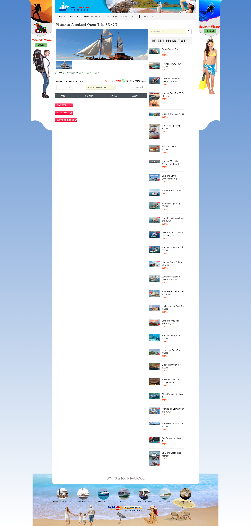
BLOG (134, 16)
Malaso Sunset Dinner (171, 190)
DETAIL (164, 55)
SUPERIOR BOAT (144, 501)
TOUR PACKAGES (185, 501)
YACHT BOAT (165, 501)
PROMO (124, 16)
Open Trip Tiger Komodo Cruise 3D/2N (172, 234)
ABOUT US (73, 16)
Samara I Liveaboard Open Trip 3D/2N (171, 278)
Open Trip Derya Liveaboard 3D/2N (170, 177)
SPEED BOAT (103, 501)
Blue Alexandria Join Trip (173, 113)
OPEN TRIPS (111, 16)
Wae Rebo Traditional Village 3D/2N (171, 381)
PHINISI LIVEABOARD (62, 501)
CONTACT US (147, 16)
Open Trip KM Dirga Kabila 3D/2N (170, 322)
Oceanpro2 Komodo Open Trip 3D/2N (171, 80)
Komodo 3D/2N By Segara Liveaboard (170, 162)
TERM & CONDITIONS (92, 16)
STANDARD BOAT (124, 501)
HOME (62, 16)
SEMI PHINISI (83, 501)
